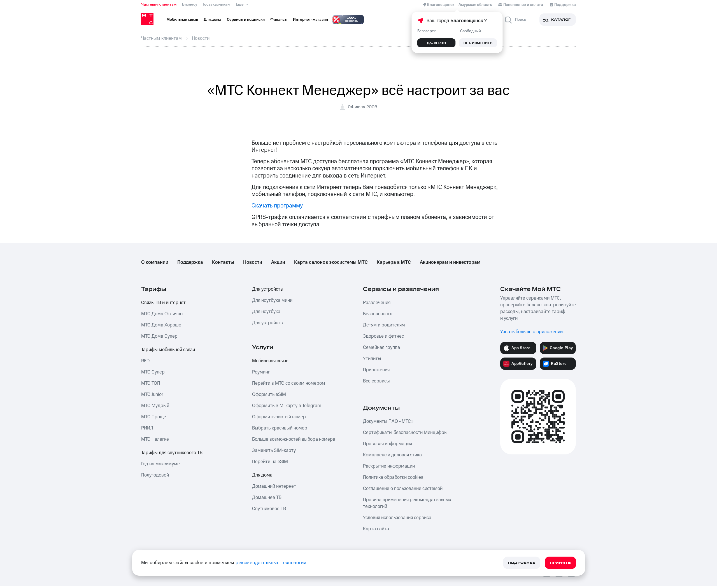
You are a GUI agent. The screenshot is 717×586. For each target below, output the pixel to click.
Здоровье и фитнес (383, 336)
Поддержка (190, 262)
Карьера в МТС (394, 262)
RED (145, 361)
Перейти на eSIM (270, 461)
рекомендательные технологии (271, 562)
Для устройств (267, 289)
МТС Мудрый (155, 405)
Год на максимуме (160, 464)
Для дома (262, 475)
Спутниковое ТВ (269, 508)
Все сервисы (376, 381)
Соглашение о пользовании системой (403, 488)
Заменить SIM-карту (274, 450)
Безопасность (377, 313)
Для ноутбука (266, 311)
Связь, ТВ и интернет (163, 302)
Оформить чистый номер (279, 417)
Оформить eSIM (269, 394)
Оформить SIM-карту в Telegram (286, 405)
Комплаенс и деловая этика (392, 455)
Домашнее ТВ (266, 497)
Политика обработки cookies (393, 477)
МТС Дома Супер (159, 336)
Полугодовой (155, 475)
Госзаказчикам (216, 4)
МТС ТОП (150, 383)
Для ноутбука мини (272, 300)
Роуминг (261, 372)
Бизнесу (189, 4)
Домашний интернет (274, 486)
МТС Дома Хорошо (161, 325)
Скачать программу (277, 206)
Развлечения (376, 302)
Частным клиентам (158, 4)
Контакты (223, 262)
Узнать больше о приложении (531, 331)
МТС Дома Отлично (162, 313)
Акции (278, 262)
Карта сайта (376, 529)
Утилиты (372, 358)
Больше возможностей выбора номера (293, 439)
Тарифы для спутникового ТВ (171, 452)
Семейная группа (381, 347)
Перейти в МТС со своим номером (288, 383)
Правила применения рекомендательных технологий (407, 503)
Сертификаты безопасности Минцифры (405, 432)
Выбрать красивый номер (279, 428)
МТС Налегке (155, 439)
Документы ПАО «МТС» (388, 421)
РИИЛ (147, 428)
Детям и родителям (384, 325)
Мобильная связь (270, 361)
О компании (154, 262)
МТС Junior (152, 394)
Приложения (376, 369)
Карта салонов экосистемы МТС (331, 262)
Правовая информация (387, 443)
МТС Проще (153, 417)
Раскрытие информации (389, 466)
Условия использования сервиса (397, 517)
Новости (252, 262)
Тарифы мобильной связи (168, 349)
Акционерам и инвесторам (450, 262)
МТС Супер (153, 372)
